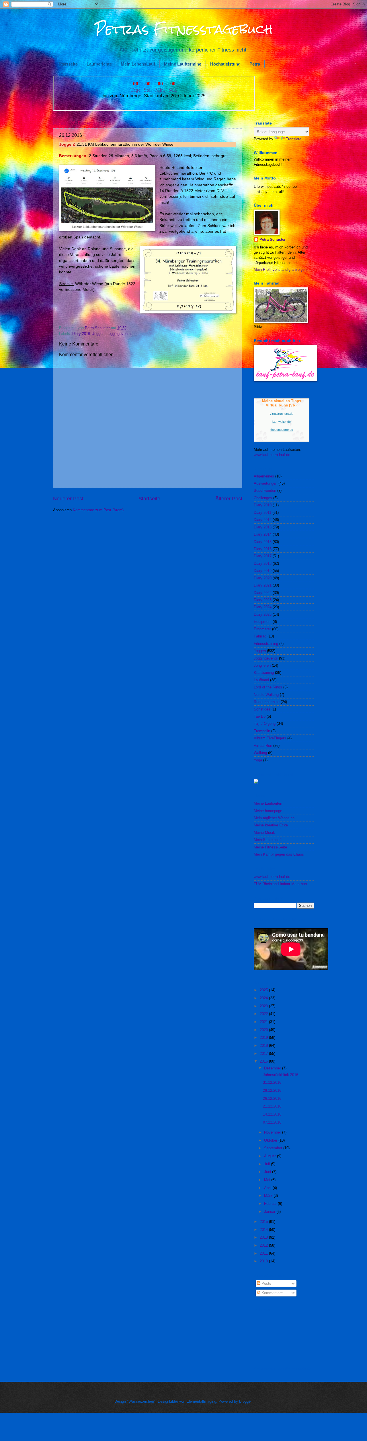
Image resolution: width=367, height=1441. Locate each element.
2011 (264, 1253)
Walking (260, 753)
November (273, 1132)
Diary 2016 (81, 333)
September (273, 1148)
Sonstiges (262, 709)
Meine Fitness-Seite (270, 847)
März (269, 1195)
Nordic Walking (266, 694)
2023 (264, 1006)
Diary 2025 (263, 614)
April (268, 1188)
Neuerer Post (68, 499)
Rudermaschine (267, 702)
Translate (293, 139)
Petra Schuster (272, 239)
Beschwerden (265, 490)
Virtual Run (263, 745)
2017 (264, 1053)
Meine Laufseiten (268, 803)
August (270, 1156)
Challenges (263, 498)
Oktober (271, 1140)
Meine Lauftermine (182, 64)
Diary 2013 (263, 527)
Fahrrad (260, 636)
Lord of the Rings (268, 687)
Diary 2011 (262, 512)
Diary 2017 (263, 556)
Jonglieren (262, 665)
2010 (264, 1261)
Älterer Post (228, 499)
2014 (264, 1229)
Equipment (263, 621)
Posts (265, 1283)
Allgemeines (264, 476)
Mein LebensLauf (138, 64)
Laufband (261, 680)
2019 (264, 1037)
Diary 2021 (263, 585)
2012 (264, 1245)
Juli (267, 1164)
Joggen (98, 333)
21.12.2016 (272, 1106)
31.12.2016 (272, 1082)
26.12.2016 (272, 1098)
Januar (270, 1211)
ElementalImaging (201, 1401)
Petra (254, 64)
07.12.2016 (272, 1122)
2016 (264, 1061)
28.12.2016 (272, 1090)
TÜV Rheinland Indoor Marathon (280, 884)
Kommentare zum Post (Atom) (98, 510)
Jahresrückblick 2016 (280, 1075)
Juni (268, 1172)
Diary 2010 (263, 505)
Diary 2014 (263, 534)
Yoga (258, 760)
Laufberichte (99, 64)
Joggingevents (119, 333)
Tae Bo (260, 716)
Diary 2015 (263, 542)
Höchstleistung (225, 64)
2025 (264, 990)
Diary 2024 (263, 607)
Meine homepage (268, 811)
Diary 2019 (263, 570)
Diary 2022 (263, 593)
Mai (267, 1180)
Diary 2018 (263, 563)
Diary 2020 (263, 578)
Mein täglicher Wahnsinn (274, 818)
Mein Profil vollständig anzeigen (280, 269)
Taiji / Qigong (265, 723)
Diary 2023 (263, 600)
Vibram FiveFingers (270, 738)
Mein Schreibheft (268, 840)
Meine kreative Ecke (271, 825)
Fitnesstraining (266, 643)
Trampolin (262, 731)
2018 (264, 1045)
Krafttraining (264, 672)
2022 (264, 1014)
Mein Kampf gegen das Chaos (279, 854)
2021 (264, 1022)
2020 (264, 1030)
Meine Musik (264, 832)
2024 (264, 998)
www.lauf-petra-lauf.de (272, 455)
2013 (264, 1237)
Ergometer (262, 629)
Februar (271, 1203)
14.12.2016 (272, 1114)
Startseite (68, 64)
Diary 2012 (263, 520)
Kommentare (271, 1293)
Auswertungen (265, 483)
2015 (264, 1221)
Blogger (245, 1401)
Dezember (273, 1068)
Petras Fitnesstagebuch (184, 29)
